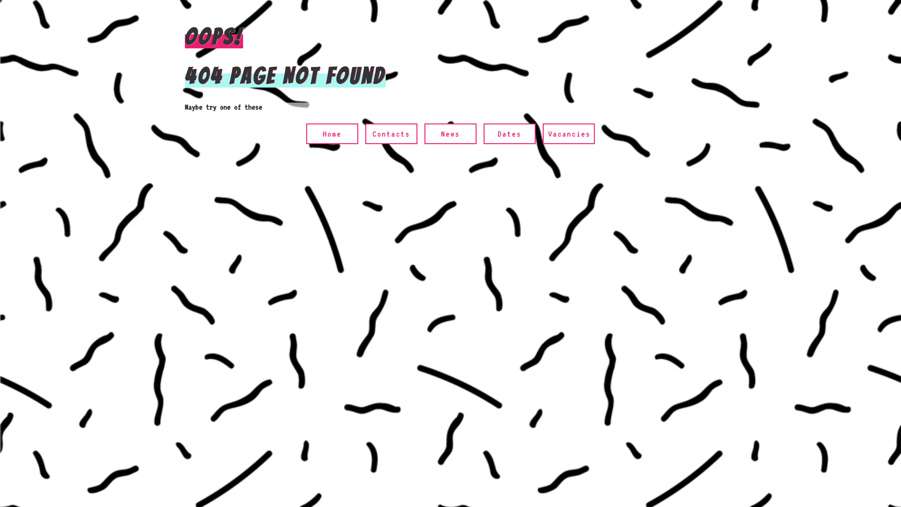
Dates (509, 133)
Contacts (391, 133)
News (450, 133)
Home (332, 133)
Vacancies (569, 133)
